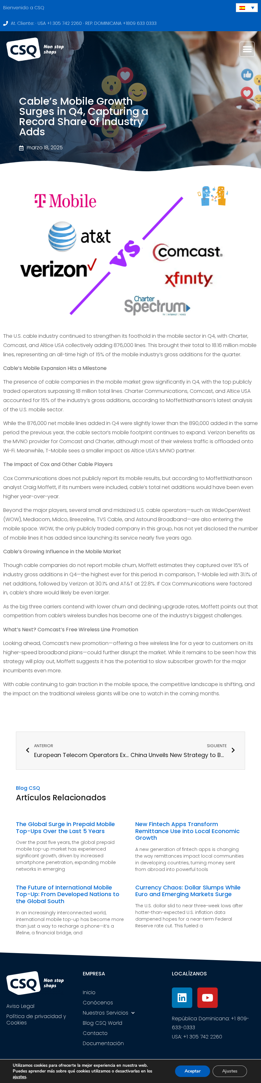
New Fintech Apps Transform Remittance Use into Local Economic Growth (187, 831)
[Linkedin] (182, 997)
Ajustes (229, 1071)
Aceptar (193, 1071)
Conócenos (98, 1002)
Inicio (89, 992)
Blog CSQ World (102, 1023)
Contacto (95, 1033)
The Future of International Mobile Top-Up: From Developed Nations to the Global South (67, 894)
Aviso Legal (20, 1006)
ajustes (19, 1077)
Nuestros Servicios (105, 1012)
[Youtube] (207, 997)
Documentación (103, 1043)
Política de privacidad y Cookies (36, 1019)
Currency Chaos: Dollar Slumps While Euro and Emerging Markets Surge (188, 890)
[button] (247, 49)
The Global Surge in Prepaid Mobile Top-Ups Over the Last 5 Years (65, 827)
